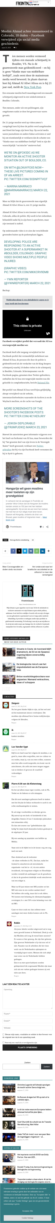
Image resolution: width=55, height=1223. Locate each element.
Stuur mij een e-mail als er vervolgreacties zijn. (21, 1043)
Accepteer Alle (27, 1211)
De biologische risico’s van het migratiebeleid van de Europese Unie (32, 667)
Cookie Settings (27, 1218)
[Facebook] (13, 551)
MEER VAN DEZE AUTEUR (15, 642)
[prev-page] (4, 689)
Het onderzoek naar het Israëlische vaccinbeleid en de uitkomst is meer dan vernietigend (40, 571)
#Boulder (11, 253)
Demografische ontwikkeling (19, 540)
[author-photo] (27, 597)
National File (43, 382)
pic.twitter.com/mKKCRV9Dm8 (26, 272)
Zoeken (27, 1062)
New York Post (32, 87)
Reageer (14, 722)
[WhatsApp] (36, 551)
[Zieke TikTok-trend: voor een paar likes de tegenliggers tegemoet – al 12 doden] (9, 1137)
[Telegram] (25, 551)
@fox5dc (24, 152)
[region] (27, 1203)
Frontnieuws (27, 600)
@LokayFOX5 (25, 167)
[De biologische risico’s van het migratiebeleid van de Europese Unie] (9, 667)
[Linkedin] (42, 551)
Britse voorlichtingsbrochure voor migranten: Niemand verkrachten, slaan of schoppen (33, 679)
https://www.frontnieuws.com (27, 604)
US (33, 540)
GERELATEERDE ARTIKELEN (16, 639)
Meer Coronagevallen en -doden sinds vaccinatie (13, 568)
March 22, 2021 (40, 283)
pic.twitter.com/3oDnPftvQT (25, 179)
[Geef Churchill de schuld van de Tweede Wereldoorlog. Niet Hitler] (9, 1125)
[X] (19, 551)
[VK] (30, 551)
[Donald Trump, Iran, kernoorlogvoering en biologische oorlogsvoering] (9, 1170)
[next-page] (8, 689)
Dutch (35, 2)
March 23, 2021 (36, 427)
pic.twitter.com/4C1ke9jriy (24, 416)
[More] (48, 551)
